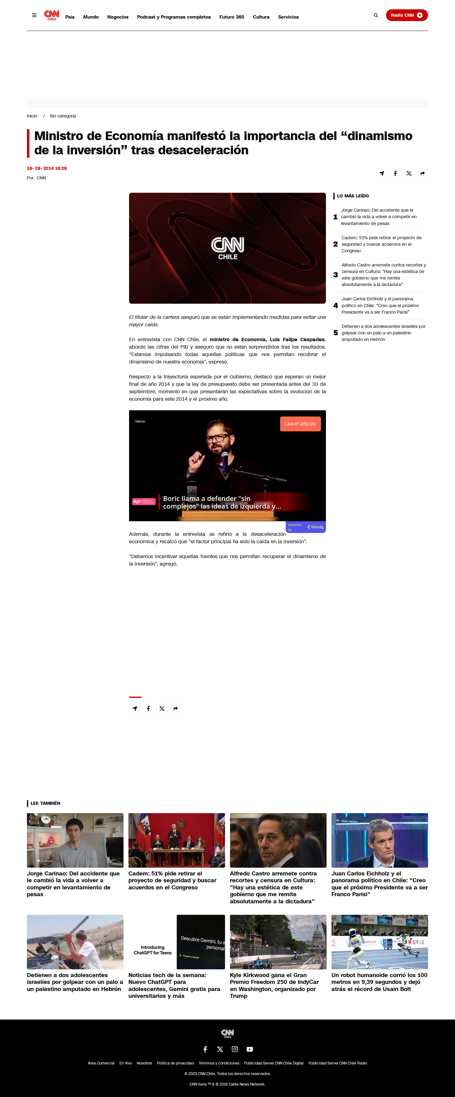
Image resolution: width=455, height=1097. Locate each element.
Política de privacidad (175, 1063)
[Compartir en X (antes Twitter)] (408, 173)
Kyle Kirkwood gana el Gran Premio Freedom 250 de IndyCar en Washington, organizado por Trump (274, 985)
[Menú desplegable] (34, 15)
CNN (41, 178)
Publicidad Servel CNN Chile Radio (338, 1063)
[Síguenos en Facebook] (205, 1049)
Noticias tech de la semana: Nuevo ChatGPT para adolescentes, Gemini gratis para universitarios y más (174, 985)
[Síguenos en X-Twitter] (220, 1049)
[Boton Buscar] (376, 15)
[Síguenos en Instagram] (235, 1049)
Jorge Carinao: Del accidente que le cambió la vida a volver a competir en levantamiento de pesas (379, 216)
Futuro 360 (231, 17)
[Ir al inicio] (51, 15)
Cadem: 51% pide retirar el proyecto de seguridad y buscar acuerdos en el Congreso (382, 244)
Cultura (261, 17)
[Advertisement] (73, 548)
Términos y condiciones (219, 1063)
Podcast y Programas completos (174, 17)
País (70, 17)
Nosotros (144, 1063)
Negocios (117, 17)
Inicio (32, 116)
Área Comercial (101, 1063)
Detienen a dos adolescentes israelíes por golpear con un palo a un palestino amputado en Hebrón (384, 332)
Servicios (288, 17)
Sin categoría (63, 116)
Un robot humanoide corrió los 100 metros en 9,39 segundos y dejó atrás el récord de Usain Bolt (379, 982)
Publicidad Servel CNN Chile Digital (274, 1063)
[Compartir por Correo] (381, 173)
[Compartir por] (422, 173)
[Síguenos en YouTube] (250, 1049)
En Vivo (125, 1063)
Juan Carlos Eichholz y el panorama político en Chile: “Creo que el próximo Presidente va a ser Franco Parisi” (380, 305)
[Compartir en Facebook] (395, 173)
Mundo (91, 17)
